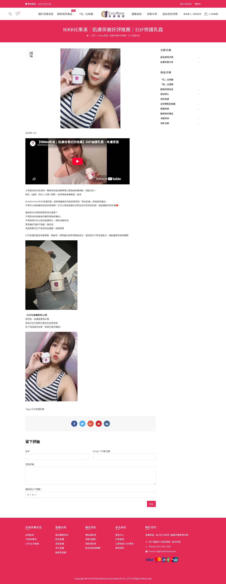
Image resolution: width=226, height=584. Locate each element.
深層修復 (164, 118)
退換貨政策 (90, 543)
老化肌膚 (59, 547)
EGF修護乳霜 (37, 409)
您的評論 (29, 464)
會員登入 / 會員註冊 (192, 13)
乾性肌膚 (59, 539)
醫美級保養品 (166, 113)
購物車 (198, 3)
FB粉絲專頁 (31, 539)
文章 (93, 35)
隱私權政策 (90, 534)
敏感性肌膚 (60, 552)
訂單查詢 (119, 539)
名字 (27, 451)
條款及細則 (90, 539)
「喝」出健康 (166, 84)
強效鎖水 (164, 93)
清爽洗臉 (164, 123)
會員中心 (119, 534)
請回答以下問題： (34, 489)
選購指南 (164, 108)
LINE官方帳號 (32, 543)
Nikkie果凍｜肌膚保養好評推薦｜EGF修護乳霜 (118, 35)
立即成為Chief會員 (124, 543)
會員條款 (119, 547)
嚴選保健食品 (166, 89)
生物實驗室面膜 (167, 103)
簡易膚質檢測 (61, 534)
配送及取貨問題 (92, 547)
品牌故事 (29, 534)
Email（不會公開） (102, 451)
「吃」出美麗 (166, 79)
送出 (151, 503)
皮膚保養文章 (166, 62)
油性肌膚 (164, 98)
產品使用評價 (166, 57)
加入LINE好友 (186, 3)
